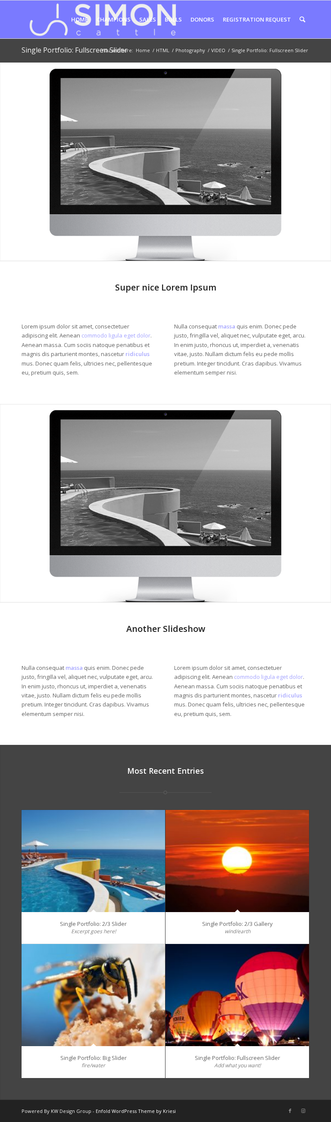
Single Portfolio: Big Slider (93, 1058)
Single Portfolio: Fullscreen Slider (75, 50)
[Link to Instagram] (303, 1110)
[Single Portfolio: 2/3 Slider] (93, 861)
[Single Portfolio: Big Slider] (93, 995)
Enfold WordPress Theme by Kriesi (136, 1111)
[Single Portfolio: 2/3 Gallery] (237, 861)
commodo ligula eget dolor (115, 335)
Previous (7, 161)
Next (323, 161)
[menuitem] (79, 19)
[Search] (302, 19)
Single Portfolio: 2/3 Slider (93, 924)
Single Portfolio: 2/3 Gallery (237, 924)
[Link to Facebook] (290, 1110)
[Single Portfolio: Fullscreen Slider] (237, 995)
